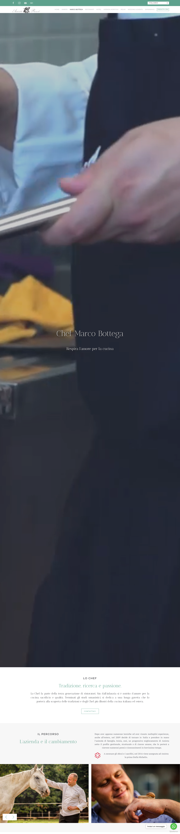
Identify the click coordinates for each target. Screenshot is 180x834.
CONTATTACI (90, 711)
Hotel (98, 9)
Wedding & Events (135, 9)
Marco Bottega (76, 9)
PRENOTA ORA (162, 9)
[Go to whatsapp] (173, 826)
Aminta (64, 9)
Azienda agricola (111, 9)
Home (57, 9)
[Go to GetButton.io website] (173, 831)
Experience (149, 9)
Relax (123, 9)
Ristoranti (89, 9)
